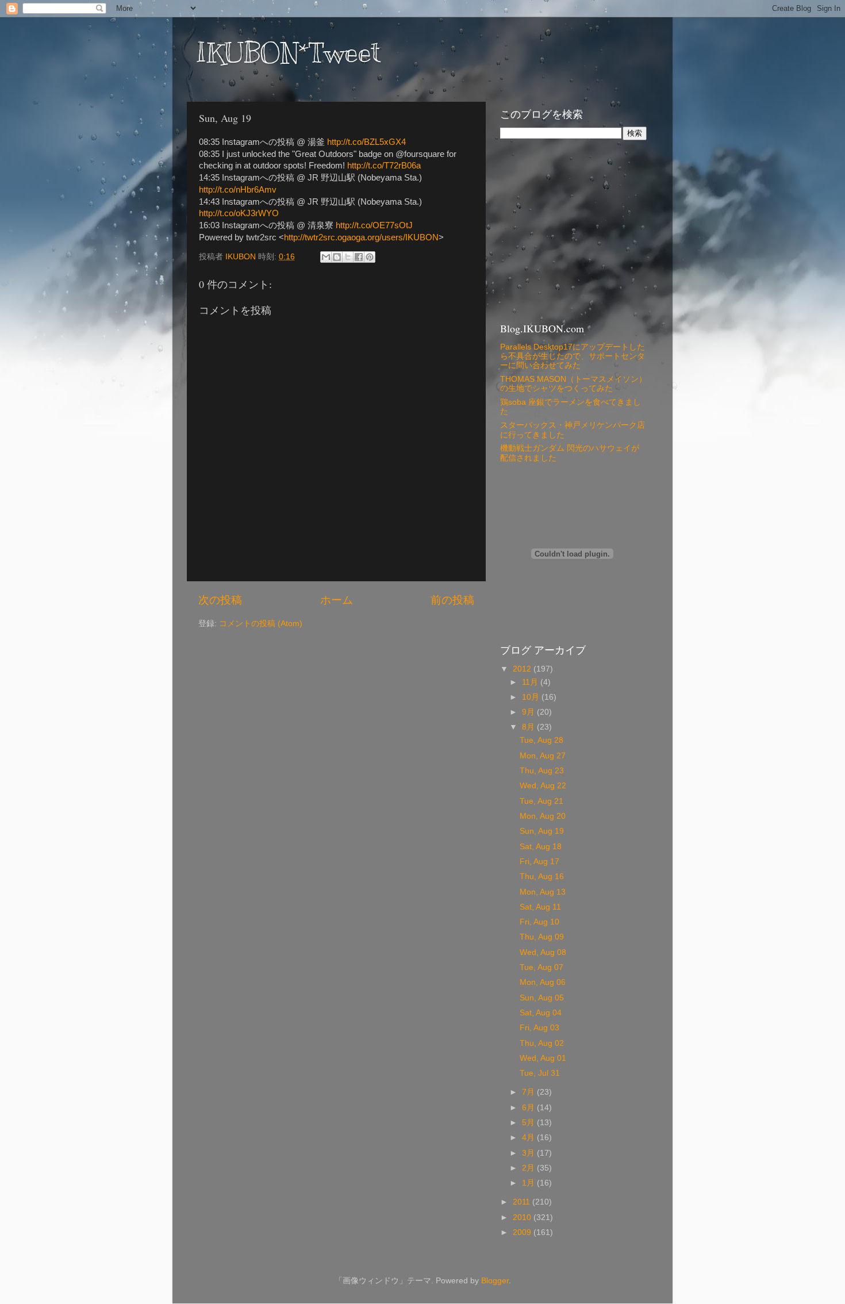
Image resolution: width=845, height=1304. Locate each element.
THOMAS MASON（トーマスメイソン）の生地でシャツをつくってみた (573, 384)
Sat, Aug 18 (541, 846)
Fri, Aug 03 (539, 1027)
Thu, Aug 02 (542, 1043)
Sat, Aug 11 (540, 907)
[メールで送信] (326, 257)
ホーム (336, 600)
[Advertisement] (572, 229)
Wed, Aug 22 (543, 785)
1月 (529, 1183)
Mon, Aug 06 (543, 982)
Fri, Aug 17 (539, 861)
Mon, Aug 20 (543, 816)
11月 (531, 682)
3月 (529, 1153)
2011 (522, 1202)
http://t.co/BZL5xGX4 (366, 142)
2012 (523, 669)
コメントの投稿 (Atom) (260, 623)
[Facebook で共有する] (358, 257)
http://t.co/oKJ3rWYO (239, 213)
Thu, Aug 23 (542, 770)
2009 (523, 1232)
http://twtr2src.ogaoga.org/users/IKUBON (361, 237)
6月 (529, 1107)
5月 (529, 1122)
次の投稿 (220, 600)
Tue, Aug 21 (541, 801)
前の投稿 (452, 600)
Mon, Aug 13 (543, 892)
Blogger (495, 1280)
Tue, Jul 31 (540, 1073)
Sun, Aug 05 (542, 998)
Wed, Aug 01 (543, 1058)
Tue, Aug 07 (541, 967)
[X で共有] (348, 257)
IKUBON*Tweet (288, 53)
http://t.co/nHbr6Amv (237, 189)
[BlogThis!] (337, 257)
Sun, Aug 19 (542, 831)
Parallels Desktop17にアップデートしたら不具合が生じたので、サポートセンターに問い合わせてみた (572, 356)
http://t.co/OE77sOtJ (374, 225)
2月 (529, 1168)
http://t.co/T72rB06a (384, 165)
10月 (531, 697)
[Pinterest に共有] (369, 257)
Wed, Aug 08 (543, 952)
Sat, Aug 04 (541, 1012)
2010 (523, 1217)
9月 (529, 712)
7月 (529, 1092)
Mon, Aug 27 (543, 755)
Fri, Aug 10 (539, 922)
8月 (529, 727)
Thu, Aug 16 (542, 876)
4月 (529, 1137)
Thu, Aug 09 (542, 937)
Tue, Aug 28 (541, 740)
